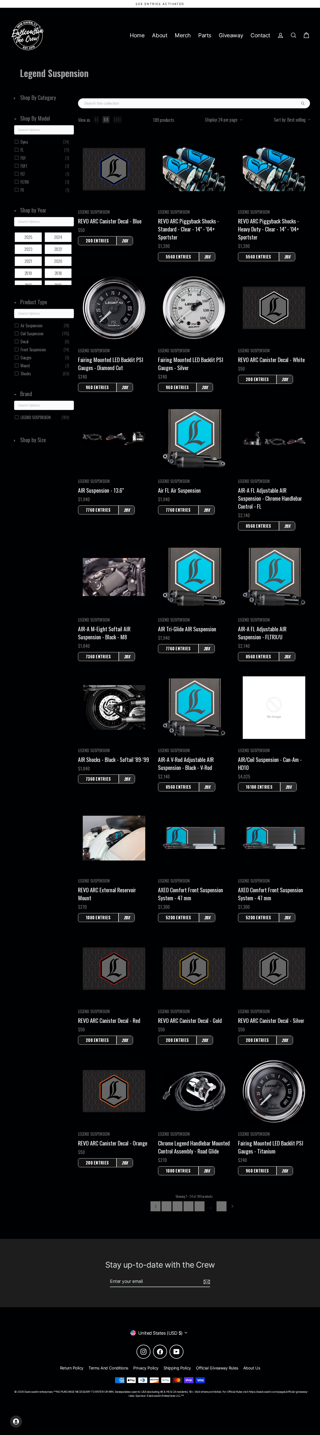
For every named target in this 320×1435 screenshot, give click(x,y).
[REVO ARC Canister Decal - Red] (114, 968)
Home (137, 35)
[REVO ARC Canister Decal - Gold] (194, 968)
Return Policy (72, 1367)
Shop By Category (37, 97)
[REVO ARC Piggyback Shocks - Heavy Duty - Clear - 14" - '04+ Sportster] (274, 169)
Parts (204, 35)
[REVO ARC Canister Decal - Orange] (114, 1091)
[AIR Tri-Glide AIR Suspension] (194, 577)
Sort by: (290, 119)
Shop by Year (32, 210)
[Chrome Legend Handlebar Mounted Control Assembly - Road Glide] (194, 1091)
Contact (260, 35)
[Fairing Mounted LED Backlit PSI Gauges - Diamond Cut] (114, 308)
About (159, 35)
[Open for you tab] (16, 1421)
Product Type (33, 302)
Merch (183, 35)
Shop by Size (32, 440)
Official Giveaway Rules (217, 1367)
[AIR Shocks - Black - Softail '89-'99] (114, 707)
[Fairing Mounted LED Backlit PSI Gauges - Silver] (194, 307)
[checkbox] (43, 141)
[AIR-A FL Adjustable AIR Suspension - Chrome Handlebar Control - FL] (274, 438)
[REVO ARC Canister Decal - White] (274, 307)
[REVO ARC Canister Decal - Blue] (114, 169)
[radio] (96, 119)
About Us (251, 1367)
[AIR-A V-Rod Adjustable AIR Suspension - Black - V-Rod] (194, 707)
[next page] (233, 1206)
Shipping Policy (177, 1367)
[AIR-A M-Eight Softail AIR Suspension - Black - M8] (114, 577)
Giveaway (231, 35)
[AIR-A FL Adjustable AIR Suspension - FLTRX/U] (274, 577)
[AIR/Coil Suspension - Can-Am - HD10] (274, 707)
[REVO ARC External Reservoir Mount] (114, 838)
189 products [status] (163, 119)
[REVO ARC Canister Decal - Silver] (274, 968)
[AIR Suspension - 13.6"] (114, 438)
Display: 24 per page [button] (221, 119)
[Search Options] (305, 103)
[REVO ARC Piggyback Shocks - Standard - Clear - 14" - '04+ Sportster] (194, 169)
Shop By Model (34, 118)
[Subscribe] (206, 1281)
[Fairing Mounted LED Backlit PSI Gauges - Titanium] (274, 1091)
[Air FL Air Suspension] (194, 438)
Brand (25, 394)
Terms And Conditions (108, 1367)
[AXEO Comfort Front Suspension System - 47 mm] (194, 838)
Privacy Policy (145, 1367)
